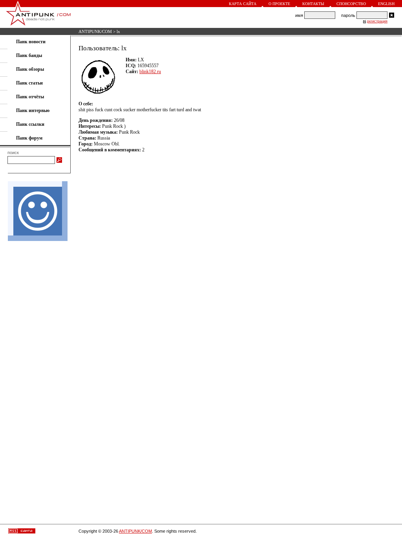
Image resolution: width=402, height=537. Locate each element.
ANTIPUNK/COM (95, 31)
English (386, 4)
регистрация (377, 21)
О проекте (279, 4)
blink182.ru (150, 71)
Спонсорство (351, 4)
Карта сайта (242, 4)
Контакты (313, 4)
